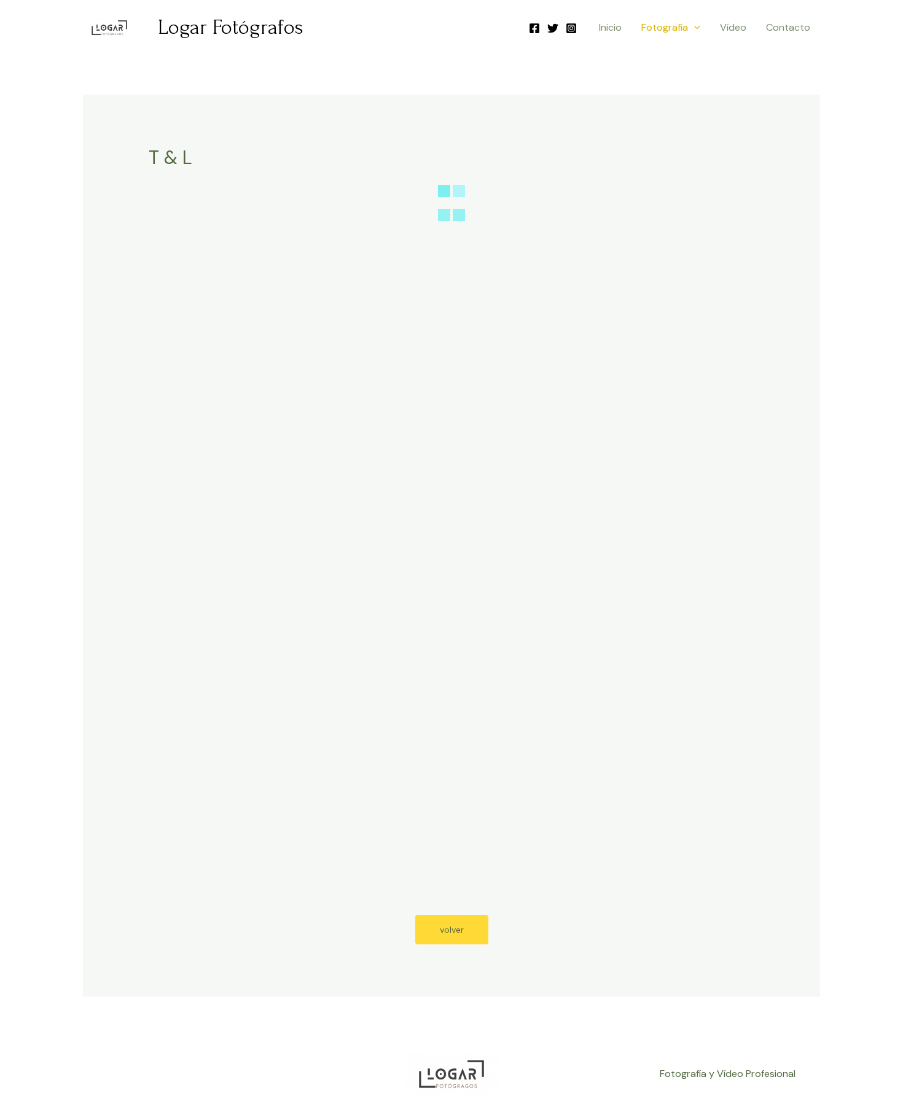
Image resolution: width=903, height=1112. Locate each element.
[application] (694, 27)
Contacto (788, 27)
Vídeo (733, 27)
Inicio (610, 27)
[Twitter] (552, 28)
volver (452, 929)
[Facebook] (534, 28)
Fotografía (664, 27)
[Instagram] (571, 28)
